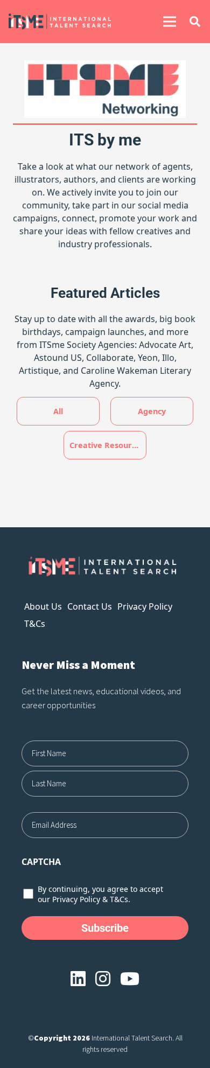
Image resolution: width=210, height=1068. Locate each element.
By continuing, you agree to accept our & (100, 894)
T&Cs (34, 624)
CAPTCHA (41, 862)
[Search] (195, 21)
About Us (43, 606)
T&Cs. (120, 899)
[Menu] (169, 21)
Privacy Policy (144, 606)
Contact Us (89, 606)
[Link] (71, 21)
